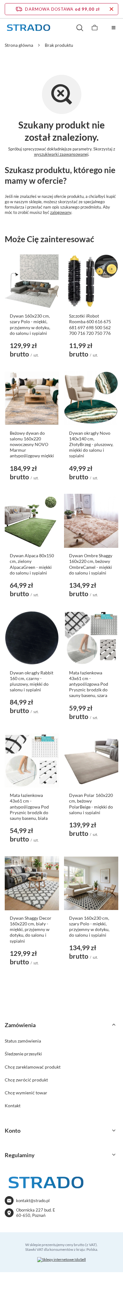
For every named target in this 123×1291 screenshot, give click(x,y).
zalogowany (60, 212)
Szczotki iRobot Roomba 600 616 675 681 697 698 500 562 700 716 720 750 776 (90, 324)
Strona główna (19, 45)
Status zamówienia (23, 1040)
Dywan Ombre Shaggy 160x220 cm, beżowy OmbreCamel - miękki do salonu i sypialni (90, 564)
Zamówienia (20, 1024)
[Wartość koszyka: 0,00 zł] (94, 27)
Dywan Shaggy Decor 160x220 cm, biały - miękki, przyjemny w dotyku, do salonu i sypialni (30, 929)
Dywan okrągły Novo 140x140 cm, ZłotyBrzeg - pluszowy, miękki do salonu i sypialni (91, 444)
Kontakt (12, 1105)
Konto (12, 1130)
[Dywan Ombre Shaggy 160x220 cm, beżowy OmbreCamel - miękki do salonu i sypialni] (91, 521)
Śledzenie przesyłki (23, 1053)
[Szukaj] (80, 27)
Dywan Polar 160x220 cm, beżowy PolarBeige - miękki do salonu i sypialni (91, 804)
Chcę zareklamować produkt (33, 1067)
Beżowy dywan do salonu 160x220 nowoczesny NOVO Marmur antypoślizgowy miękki (32, 444)
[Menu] (113, 27)
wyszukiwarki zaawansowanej (61, 154)
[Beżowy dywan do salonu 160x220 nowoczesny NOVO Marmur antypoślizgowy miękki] (32, 398)
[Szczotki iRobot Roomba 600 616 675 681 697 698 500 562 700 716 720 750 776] (91, 281)
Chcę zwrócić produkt (26, 1079)
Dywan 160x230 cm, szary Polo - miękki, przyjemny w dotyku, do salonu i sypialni (30, 324)
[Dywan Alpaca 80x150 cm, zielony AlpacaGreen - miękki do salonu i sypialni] (32, 521)
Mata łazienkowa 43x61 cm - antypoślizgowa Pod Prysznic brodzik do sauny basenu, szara (88, 684)
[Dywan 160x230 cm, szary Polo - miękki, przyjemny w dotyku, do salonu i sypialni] (32, 281)
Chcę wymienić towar (26, 1092)
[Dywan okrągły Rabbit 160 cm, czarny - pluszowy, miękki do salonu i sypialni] (32, 638)
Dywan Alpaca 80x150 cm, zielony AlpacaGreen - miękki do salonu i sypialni (32, 564)
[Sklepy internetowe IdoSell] (61, 1259)
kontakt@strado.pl (33, 1200)
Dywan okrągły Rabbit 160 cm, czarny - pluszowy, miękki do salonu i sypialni (31, 681)
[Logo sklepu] (28, 28)
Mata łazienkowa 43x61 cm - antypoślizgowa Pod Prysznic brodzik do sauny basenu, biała (29, 807)
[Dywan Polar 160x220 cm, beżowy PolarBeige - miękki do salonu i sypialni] (91, 760)
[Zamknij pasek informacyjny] (111, 9)
